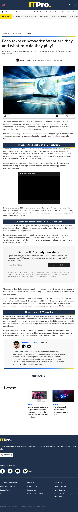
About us (30, 482)
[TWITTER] (24, 346)
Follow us (60, 116)
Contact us (58, 482)
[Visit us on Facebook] (2, 471)
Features (59, 60)
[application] (39, 188)
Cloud (18, 12)
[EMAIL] (29, 346)
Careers (3, 494)
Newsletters (31, 490)
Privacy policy (32, 486)
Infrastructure (38, 12)
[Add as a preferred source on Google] (6, 455)
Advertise (71, 12)
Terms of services (33, 272)
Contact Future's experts (9, 482)
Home (4, 33)
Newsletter (71, 116)
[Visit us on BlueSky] (24, 471)
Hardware (26, 12)
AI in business (44, 16)
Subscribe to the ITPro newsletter (25, 16)
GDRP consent (60, 490)
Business (9, 12)
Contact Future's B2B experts (37, 494)
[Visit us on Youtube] (17, 471)
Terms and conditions (8, 486)
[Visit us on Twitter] (10, 471)
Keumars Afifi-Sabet (29, 60)
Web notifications (61, 486)
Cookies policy (5, 490)
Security (49, 12)
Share (8, 116)
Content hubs (60, 12)
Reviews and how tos (59, 16)
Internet (27, 33)
